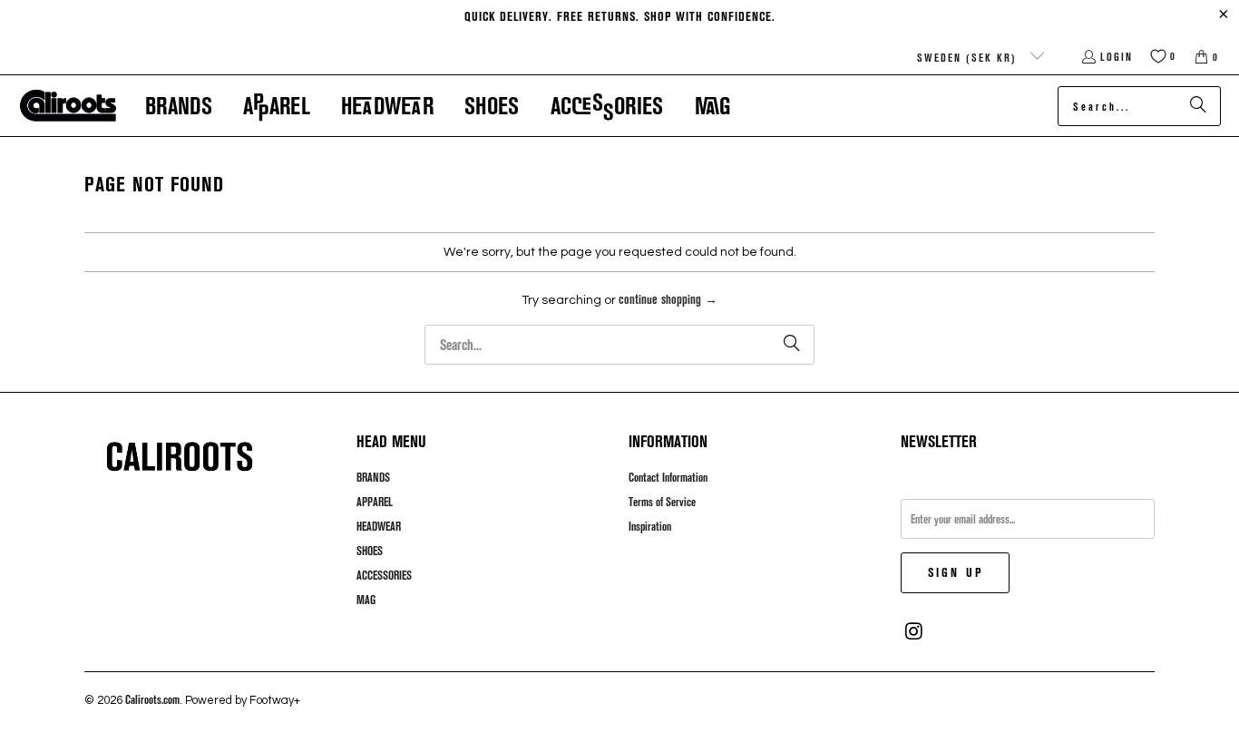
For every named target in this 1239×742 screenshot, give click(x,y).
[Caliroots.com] (68, 106)
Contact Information (668, 477)
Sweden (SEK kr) (969, 57)
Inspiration (650, 526)
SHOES (369, 550)
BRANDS (373, 477)
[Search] (1198, 106)
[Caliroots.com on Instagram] (914, 631)
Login (1116, 56)
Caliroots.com (152, 699)
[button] (178, 106)
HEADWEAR (378, 526)
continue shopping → (668, 299)
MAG (366, 599)
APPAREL (374, 501)
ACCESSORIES (384, 575)
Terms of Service (662, 501)
